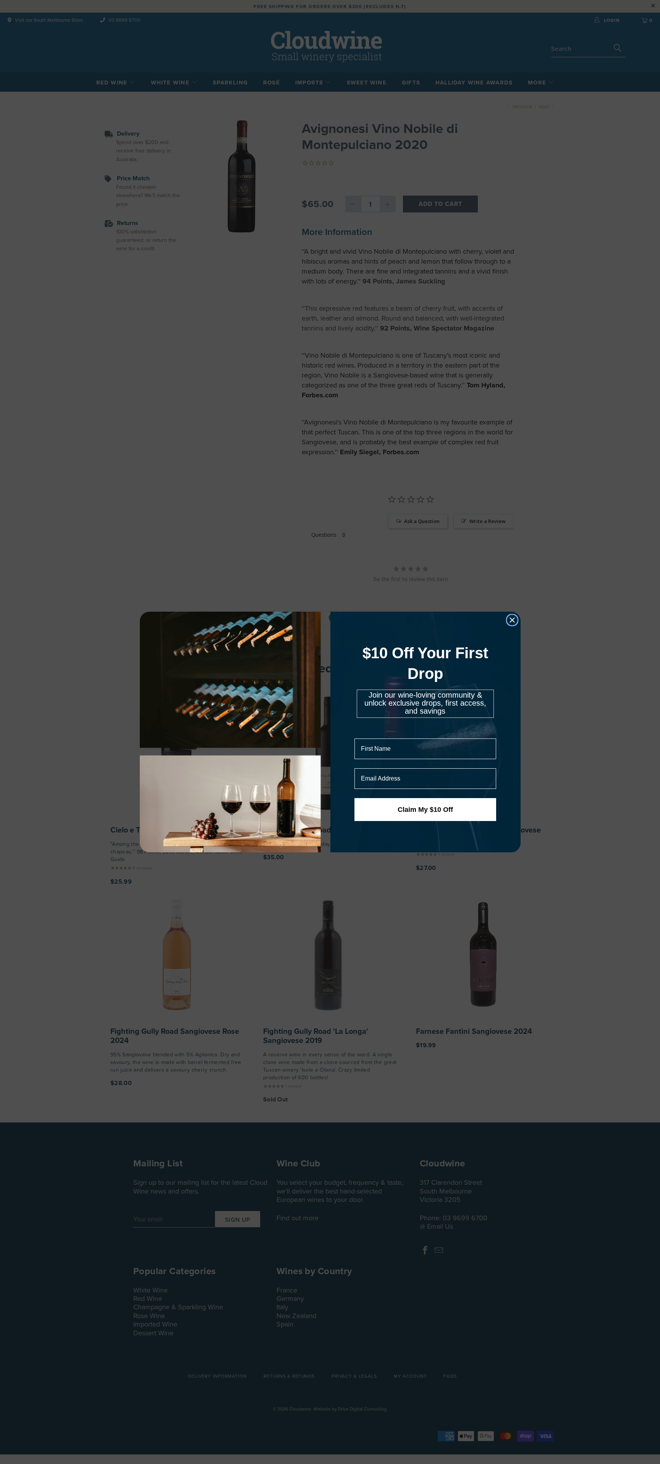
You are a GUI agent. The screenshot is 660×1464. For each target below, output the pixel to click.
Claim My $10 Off (425, 809)
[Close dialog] (512, 620)
